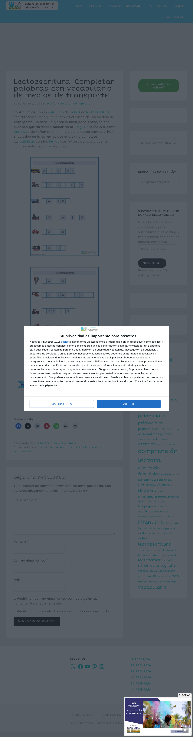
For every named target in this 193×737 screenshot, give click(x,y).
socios (65, 341)
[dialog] (96, 368)
